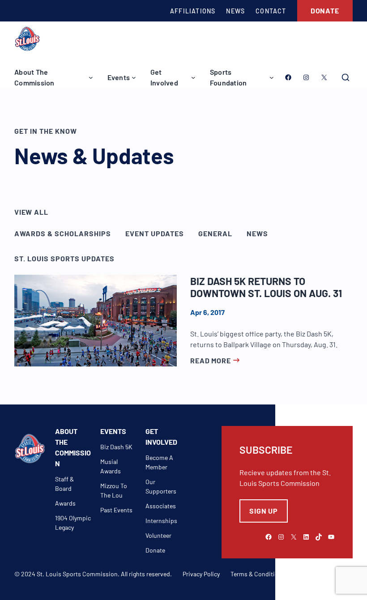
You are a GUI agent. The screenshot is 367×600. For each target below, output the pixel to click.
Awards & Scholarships (62, 233)
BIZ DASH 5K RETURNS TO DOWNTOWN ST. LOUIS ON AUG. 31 (266, 287)
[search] (345, 77)
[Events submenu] (134, 77)
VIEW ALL (31, 212)
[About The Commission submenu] (91, 77)
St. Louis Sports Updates (64, 258)
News (257, 233)
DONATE (325, 10)
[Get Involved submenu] (193, 77)
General (215, 233)
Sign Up (263, 510)
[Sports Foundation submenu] (271, 77)
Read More (210, 360)
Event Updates (154, 233)
